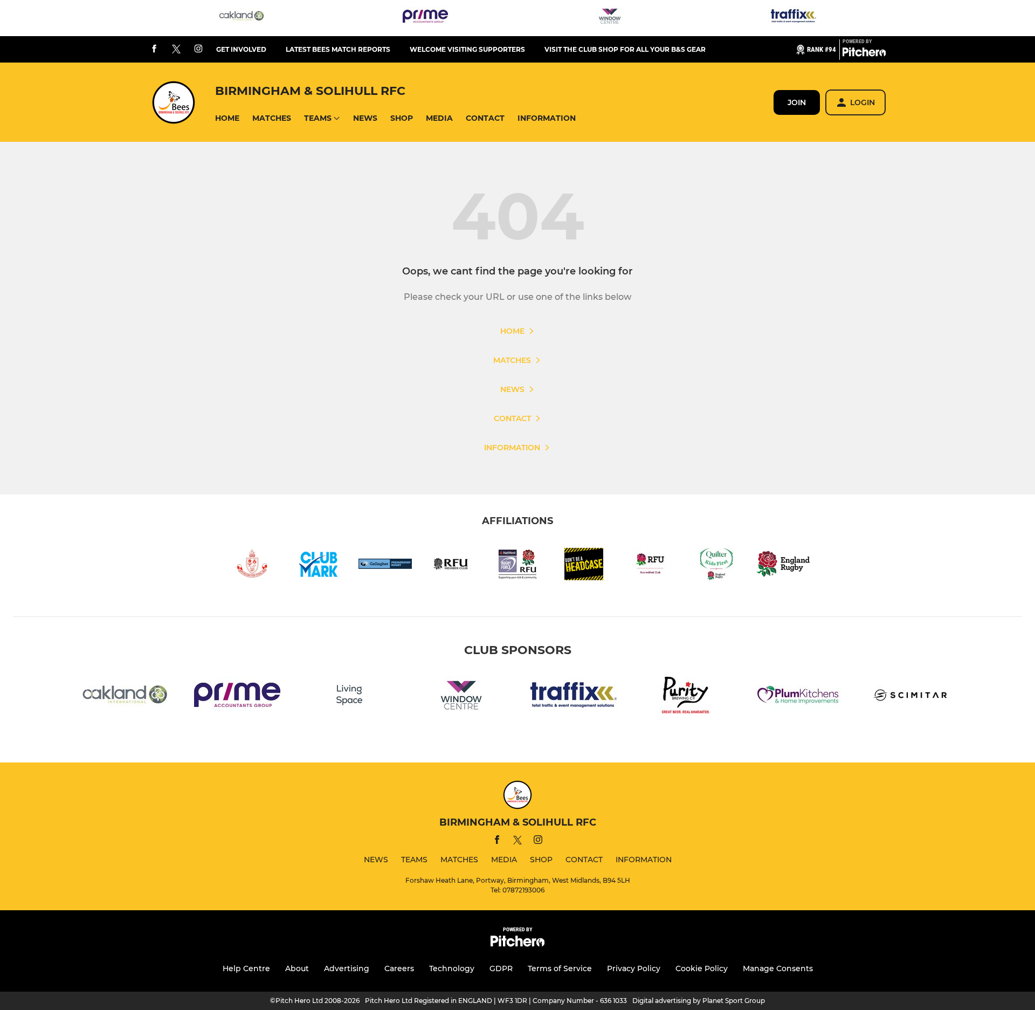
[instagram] (198, 49)
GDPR (501, 968)
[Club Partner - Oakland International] (241, 18)
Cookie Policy (701, 968)
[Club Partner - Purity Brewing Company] (686, 697)
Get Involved (241, 49)
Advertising (346, 968)
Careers (399, 968)
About (297, 968)
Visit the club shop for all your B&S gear (625, 49)
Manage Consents (778, 968)
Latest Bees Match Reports (338, 49)
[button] (227, 118)
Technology (451, 968)
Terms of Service (560, 968)
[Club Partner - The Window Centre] (609, 18)
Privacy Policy (633, 968)
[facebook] (154, 49)
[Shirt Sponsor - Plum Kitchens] (798, 697)
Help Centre (246, 968)
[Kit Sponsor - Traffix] (793, 18)
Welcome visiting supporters (467, 49)
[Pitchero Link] (864, 53)
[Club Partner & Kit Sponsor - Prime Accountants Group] (425, 18)
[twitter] (176, 49)
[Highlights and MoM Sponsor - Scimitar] (910, 697)
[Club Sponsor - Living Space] (349, 697)
